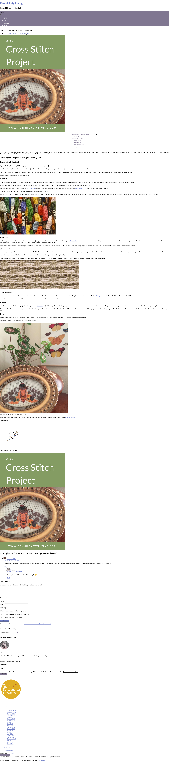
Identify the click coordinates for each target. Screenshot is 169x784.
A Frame (78, 146)
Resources (7, 23)
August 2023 (11, 714)
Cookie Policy (42, 760)
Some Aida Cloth (80, 144)
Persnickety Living (11, 3)
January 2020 (11, 729)
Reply (5, 566)
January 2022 (11, 719)
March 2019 (11, 737)
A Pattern (78, 140)
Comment (3, 598)
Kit (28, 34)
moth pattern (79, 188)
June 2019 (10, 732)
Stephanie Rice (11, 559)
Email (2, 604)
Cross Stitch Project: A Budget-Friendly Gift (81, 135)
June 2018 (10, 744)
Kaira (12, 753)
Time (77, 148)
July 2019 (10, 730)
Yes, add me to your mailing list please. (14, 611)
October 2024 (11, 710)
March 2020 (11, 727)
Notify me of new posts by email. (12, 617)
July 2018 (10, 742)
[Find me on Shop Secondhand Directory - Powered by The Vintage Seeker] (11, 699)
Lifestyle (6, 22)
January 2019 (11, 740)
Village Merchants (102, 296)
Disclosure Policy (9, 750)
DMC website (30, 188)
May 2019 (10, 734)
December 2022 (12, 715)
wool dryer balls (70, 417)
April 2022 (10, 717)
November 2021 (12, 720)
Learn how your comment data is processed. (37, 624)
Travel (5, 18)
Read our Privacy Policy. (70, 672)
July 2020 (10, 724)
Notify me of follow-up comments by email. (15, 614)
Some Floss (78, 142)
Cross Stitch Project (78, 138)
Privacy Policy (8, 747)
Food (5, 20)
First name (3, 664)
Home (5, 17)
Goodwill (40, 306)
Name (2, 601)
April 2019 (10, 735)
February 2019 (11, 739)
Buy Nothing (74, 241)
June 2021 (10, 722)
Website (2, 607)
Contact (6, 25)
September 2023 (12, 712)
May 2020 (10, 725)
